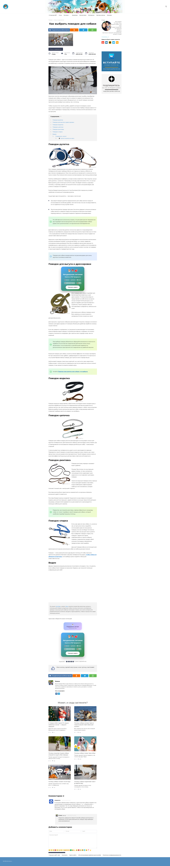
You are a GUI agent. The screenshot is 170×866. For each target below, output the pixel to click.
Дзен (66, 606)
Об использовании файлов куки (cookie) (89, 855)
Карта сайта (72, 855)
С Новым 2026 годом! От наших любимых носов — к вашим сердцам (58, 724)
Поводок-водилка (58, 124)
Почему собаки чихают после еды (59, 781)
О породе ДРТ (53, 15)
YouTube (58, 606)
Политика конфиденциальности (112, 855)
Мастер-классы (100, 15)
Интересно (91, 15)
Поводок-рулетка (58, 120)
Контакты (64, 855)
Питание (66, 15)
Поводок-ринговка (58, 129)
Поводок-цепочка (58, 127)
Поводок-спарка (57, 131)
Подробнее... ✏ (105, 36)
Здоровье (75, 15)
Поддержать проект (60, 136)
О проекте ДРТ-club (54, 855)
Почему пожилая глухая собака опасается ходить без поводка (58, 754)
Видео (54, 134)
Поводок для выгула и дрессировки (63, 122)
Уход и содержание (56, 49)
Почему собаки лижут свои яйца (84, 753)
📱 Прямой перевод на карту (66, 138)
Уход (60, 15)
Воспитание (83, 15)
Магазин (109, 15)
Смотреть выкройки (72, 287)
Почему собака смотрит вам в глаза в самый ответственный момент (84, 724)
